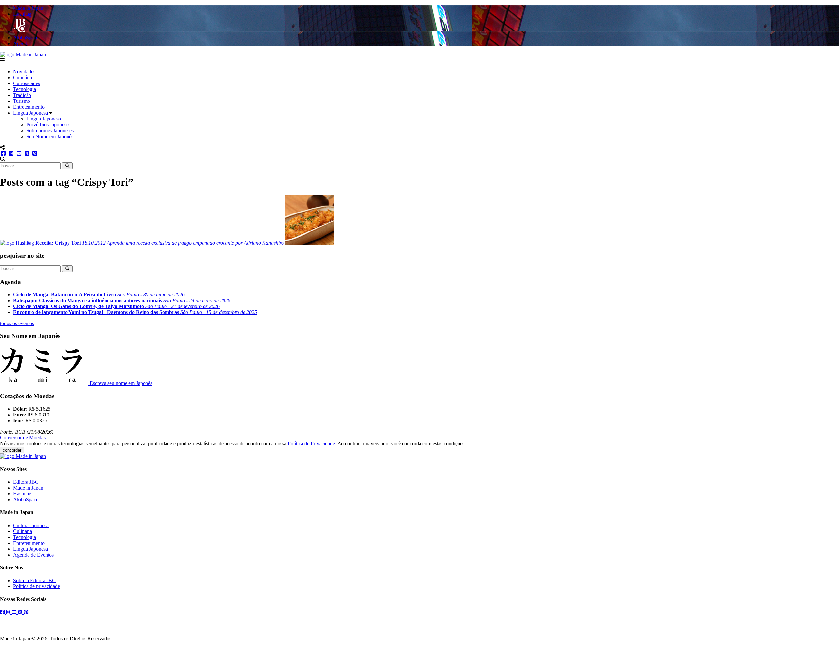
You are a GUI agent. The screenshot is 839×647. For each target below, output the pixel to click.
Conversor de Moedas (23, 437)
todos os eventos (17, 323)
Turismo (21, 101)
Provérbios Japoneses (48, 124)
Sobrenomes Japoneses (50, 130)
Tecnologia (24, 89)
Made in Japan (28, 487)
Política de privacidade (36, 586)
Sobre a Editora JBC (34, 580)
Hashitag (22, 493)
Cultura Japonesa (31, 525)
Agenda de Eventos (33, 555)
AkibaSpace (25, 499)
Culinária (22, 77)
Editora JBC (26, 482)
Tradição (22, 95)
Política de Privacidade (311, 443)
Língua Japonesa (30, 113)
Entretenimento (29, 107)
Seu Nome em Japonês (49, 136)
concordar (12, 450)
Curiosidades (26, 83)
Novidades (24, 71)
